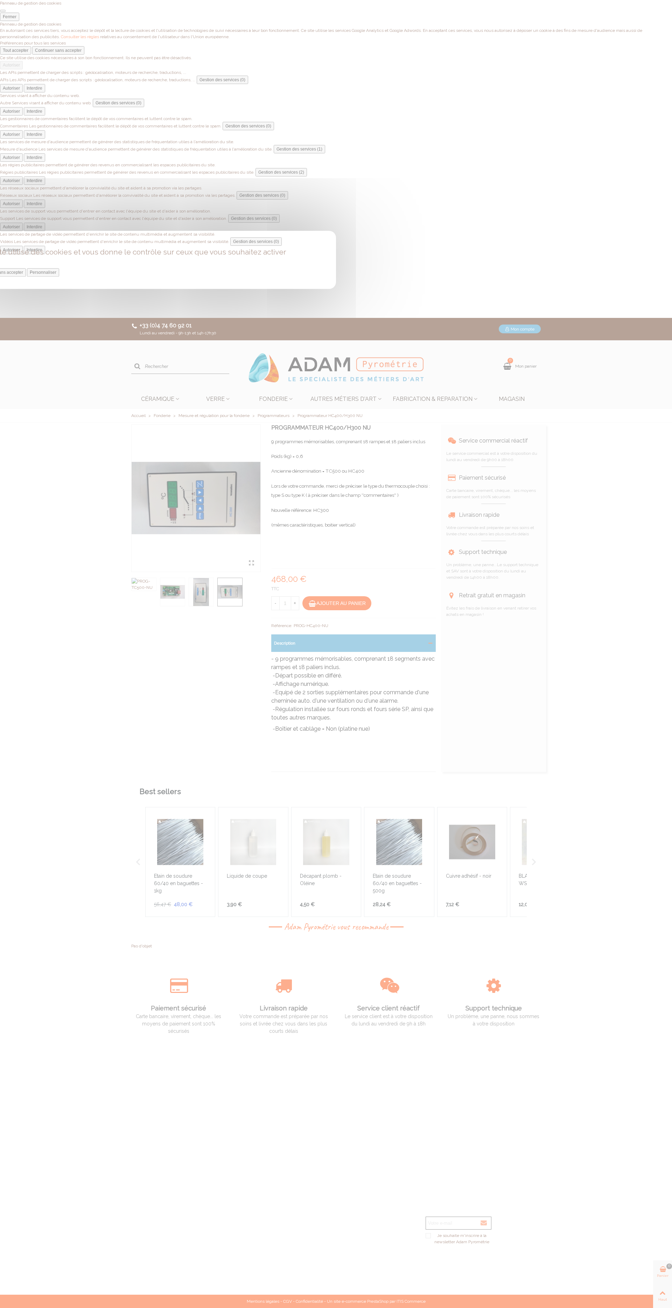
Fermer (9, 16)
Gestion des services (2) (281, 172)
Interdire (34, 88)
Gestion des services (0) (222, 79)
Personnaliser (43, 272)
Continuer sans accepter (58, 50)
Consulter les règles (80, 36)
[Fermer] (3, 11)
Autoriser (11, 65)
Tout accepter (15, 50)
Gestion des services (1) (299, 149)
